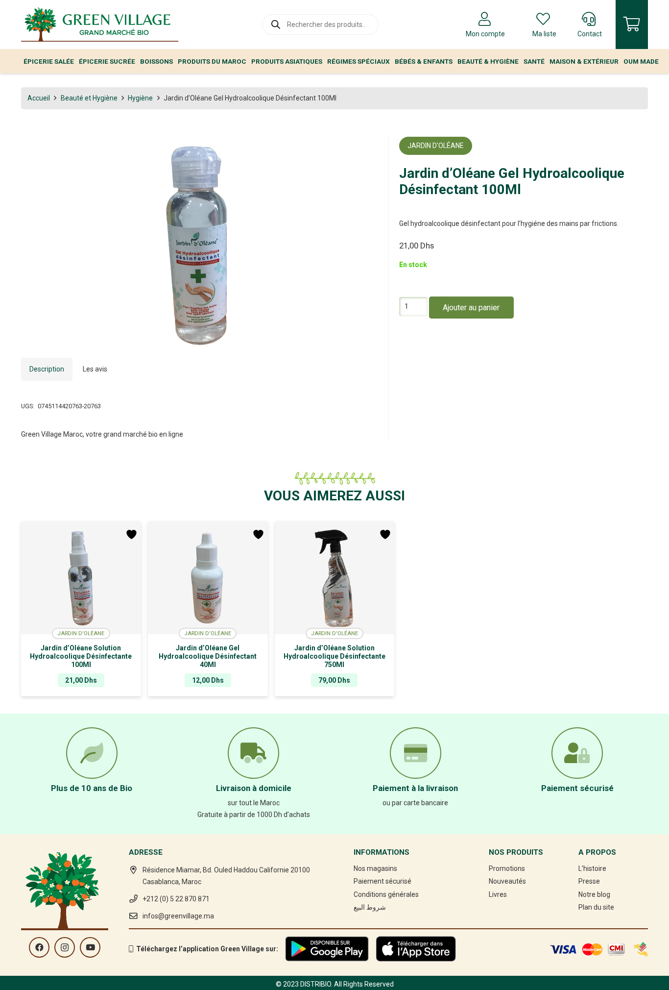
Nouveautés (507, 881)
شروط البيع (370, 907)
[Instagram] (64, 947)
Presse (589, 881)
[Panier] (632, 24)
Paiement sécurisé (382, 881)
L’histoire (592, 868)
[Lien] (99, 24)
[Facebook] (39, 947)
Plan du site (596, 907)
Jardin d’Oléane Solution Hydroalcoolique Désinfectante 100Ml (81, 656)
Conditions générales (386, 894)
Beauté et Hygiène (89, 98)
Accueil (38, 98)
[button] (364, 150)
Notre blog (594, 894)
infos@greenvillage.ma (178, 916)
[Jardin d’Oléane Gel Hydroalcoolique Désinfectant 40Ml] (208, 577)
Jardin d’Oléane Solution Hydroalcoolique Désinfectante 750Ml (334, 656)
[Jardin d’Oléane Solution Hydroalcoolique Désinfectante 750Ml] (335, 577)
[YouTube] (90, 947)
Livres (498, 894)
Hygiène (140, 98)
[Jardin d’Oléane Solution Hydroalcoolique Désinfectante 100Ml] (81, 577)
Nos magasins (375, 868)
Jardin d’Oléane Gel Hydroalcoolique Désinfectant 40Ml (208, 656)
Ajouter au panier (471, 307)
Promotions (507, 868)
